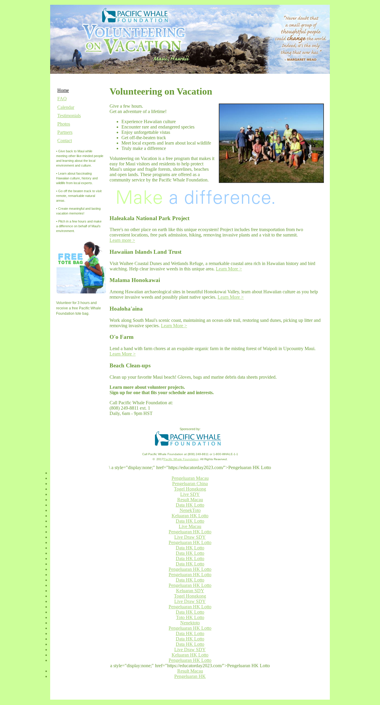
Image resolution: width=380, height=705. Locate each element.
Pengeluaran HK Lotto (190, 531)
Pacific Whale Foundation (181, 459)
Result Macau (190, 499)
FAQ (62, 98)
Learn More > (229, 268)
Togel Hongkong (190, 488)
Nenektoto (190, 622)
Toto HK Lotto (190, 617)
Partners (64, 132)
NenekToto (190, 510)
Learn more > (122, 240)
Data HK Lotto (190, 504)
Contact (64, 140)
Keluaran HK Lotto (190, 515)
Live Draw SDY (190, 537)
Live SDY (190, 494)
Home (63, 90)
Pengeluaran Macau (190, 478)
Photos (63, 123)
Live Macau (190, 526)
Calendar (65, 107)
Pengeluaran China (190, 483)
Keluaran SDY (190, 590)
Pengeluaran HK (190, 676)
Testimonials (69, 115)
